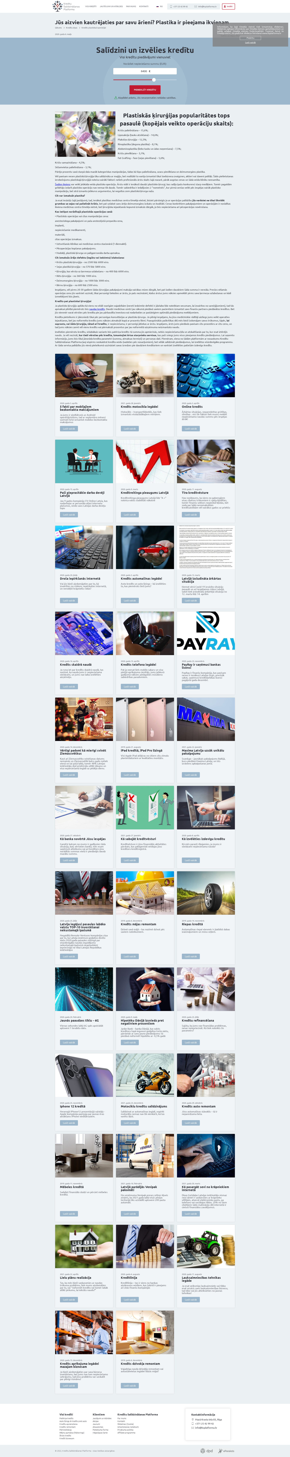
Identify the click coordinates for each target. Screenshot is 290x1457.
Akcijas (96, 1421)
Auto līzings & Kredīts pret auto (73, 1421)
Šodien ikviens (62, 184)
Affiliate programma (126, 1433)
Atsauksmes (98, 1427)
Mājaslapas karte (100, 1433)
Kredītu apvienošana (68, 1424)
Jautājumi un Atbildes (111, 6)
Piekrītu (250, 38)
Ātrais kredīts (65, 1435)
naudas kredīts (97, 309)
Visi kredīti (91, 6)
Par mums (131, 6)
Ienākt (229, 6)
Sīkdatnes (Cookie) (126, 1424)
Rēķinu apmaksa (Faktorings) (72, 1433)
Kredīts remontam (68, 1427)
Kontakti (143, 6)
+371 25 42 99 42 (180, 6)
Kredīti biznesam (67, 1438)
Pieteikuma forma (100, 1430)
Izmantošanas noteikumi (128, 1427)
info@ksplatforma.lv (207, 6)
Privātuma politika (125, 1430)
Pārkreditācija (66, 1430)
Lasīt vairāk (69, 428)
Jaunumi (96, 1424)
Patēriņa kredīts (66, 1418)
